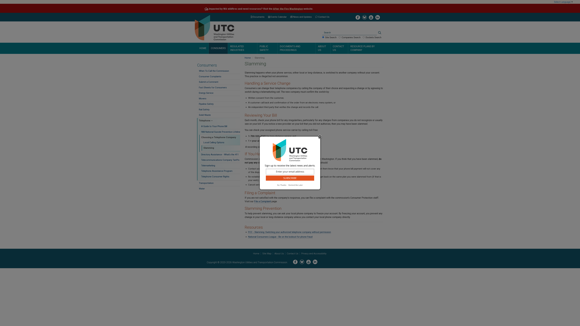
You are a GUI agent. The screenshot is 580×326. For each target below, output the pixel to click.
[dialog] (290, 163)
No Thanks (281, 185)
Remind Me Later (295, 185)
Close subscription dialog (320, 137)
